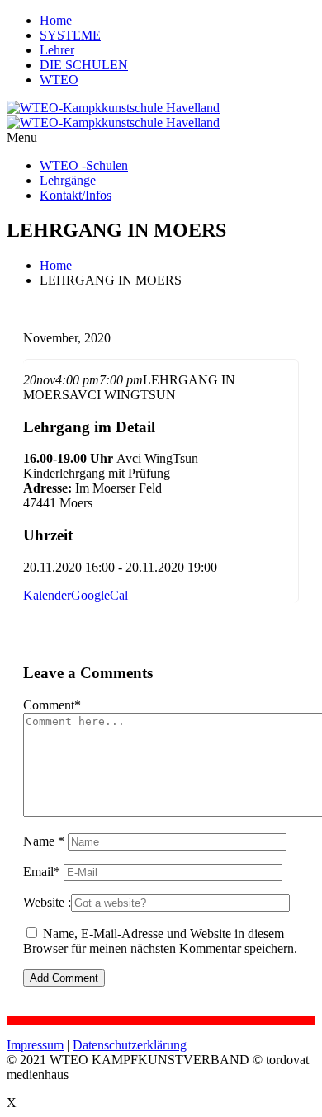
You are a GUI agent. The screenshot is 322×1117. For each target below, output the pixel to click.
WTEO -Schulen (84, 165)
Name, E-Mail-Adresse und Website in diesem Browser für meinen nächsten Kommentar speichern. (160, 940)
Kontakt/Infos (75, 195)
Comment (52, 705)
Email (41, 872)
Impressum (35, 1045)
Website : (47, 902)
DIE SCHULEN (84, 65)
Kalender (47, 595)
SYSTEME (70, 35)
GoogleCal (99, 595)
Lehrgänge (68, 180)
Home (56, 20)
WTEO (59, 80)
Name (43, 841)
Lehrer (57, 50)
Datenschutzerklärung (130, 1045)
